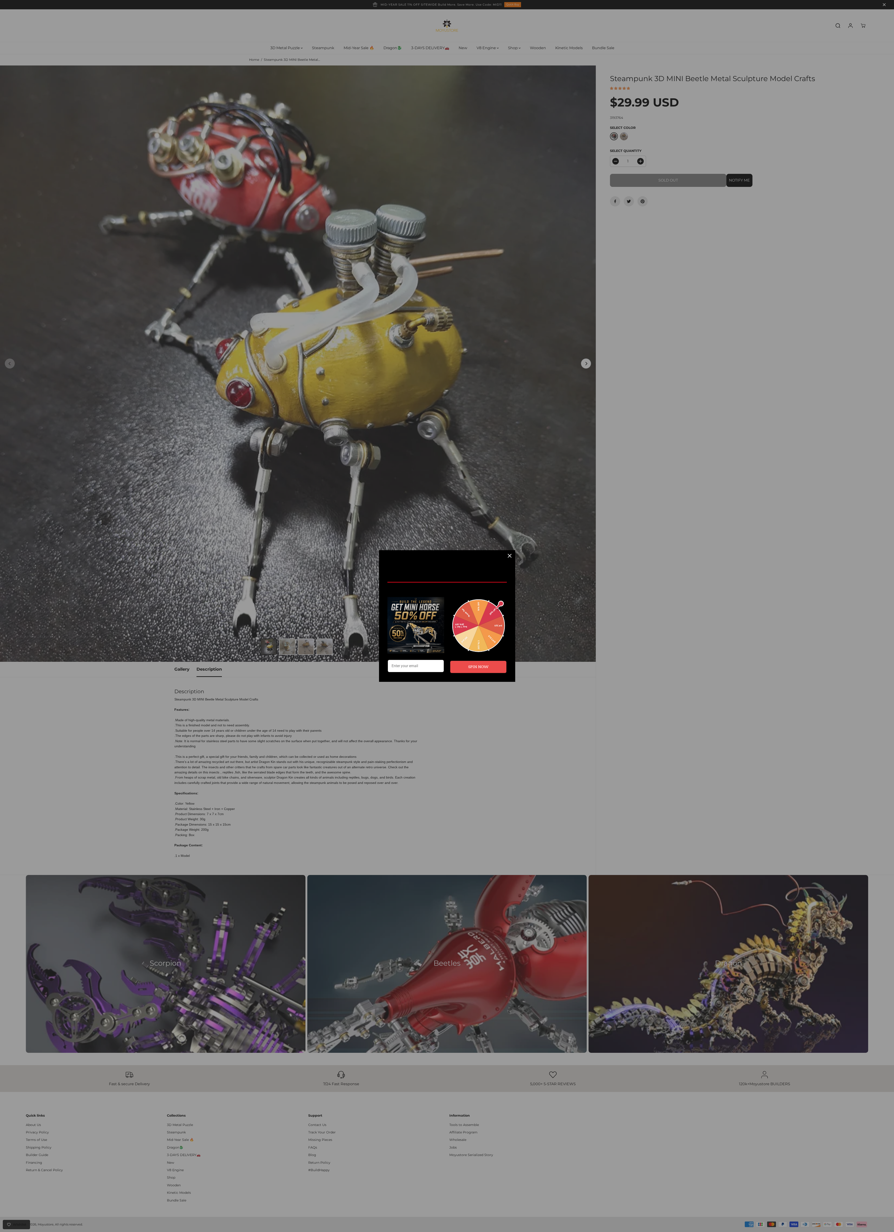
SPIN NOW (478, 667)
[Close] (509, 555)
